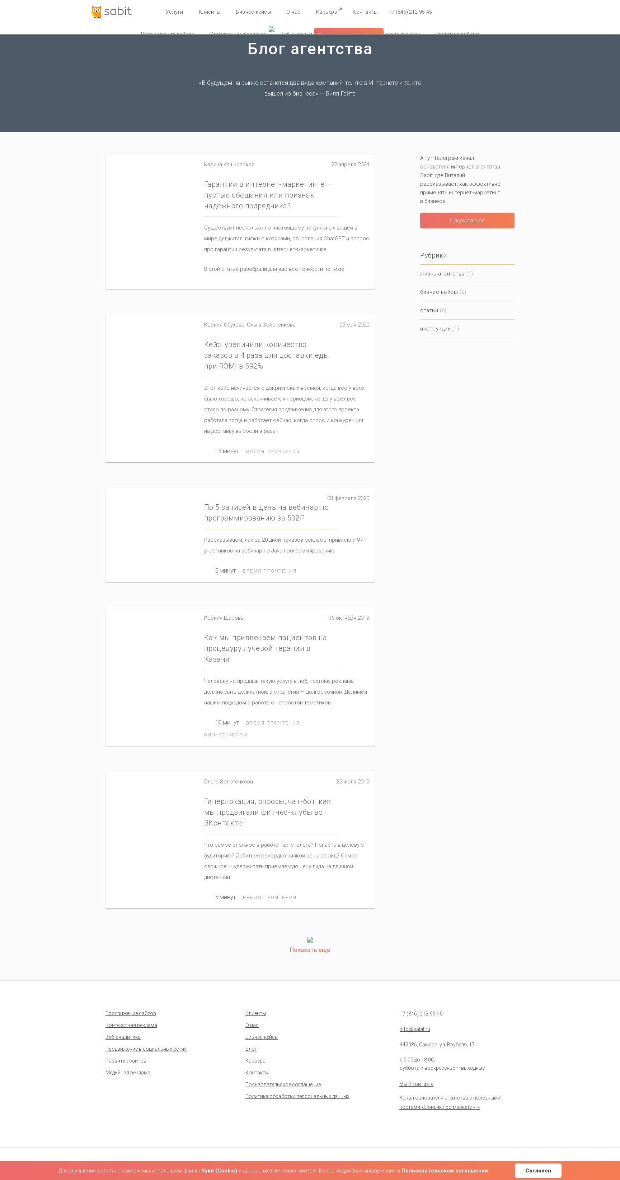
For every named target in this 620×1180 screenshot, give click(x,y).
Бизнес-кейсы (253, 12)
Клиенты (210, 12)
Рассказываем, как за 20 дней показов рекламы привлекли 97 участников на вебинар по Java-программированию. (283, 545)
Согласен (538, 1170)
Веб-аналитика (123, 1037)
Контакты (365, 12)
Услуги (174, 12)
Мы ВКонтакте (416, 1084)
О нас (293, 12)
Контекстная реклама (131, 1025)
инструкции (435, 328)
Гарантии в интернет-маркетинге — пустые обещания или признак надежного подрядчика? (268, 195)
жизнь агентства (442, 273)
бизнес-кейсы (226, 734)
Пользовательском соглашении (444, 1170)
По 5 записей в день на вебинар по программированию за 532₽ (266, 512)
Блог (251, 1049)
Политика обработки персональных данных (297, 1096)
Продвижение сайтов (130, 1013)
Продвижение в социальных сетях (146, 1049)
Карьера (327, 12)
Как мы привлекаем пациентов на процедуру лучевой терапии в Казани (265, 648)
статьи (429, 310)
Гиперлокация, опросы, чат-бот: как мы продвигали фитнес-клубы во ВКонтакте (267, 812)
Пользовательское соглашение (283, 1084)
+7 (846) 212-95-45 (410, 12)
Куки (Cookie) (220, 1170)
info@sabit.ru (415, 1029)
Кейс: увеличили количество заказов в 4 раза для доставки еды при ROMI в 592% (266, 355)
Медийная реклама (127, 1072)
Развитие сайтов (125, 1061)
